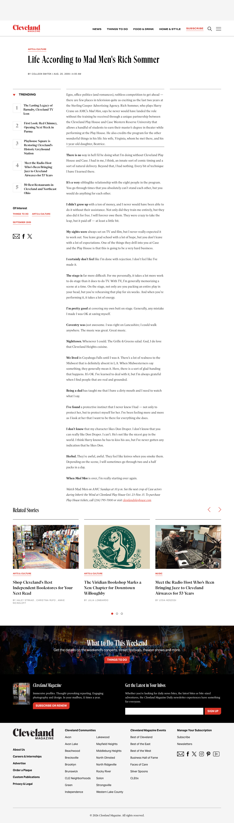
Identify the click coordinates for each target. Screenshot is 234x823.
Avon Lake (71, 744)
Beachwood (72, 751)
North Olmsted (105, 757)
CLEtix (134, 778)
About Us (19, 749)
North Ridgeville (106, 764)
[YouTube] (216, 754)
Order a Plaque (22, 770)
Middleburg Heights (108, 751)
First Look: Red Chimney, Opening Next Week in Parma (40, 127)
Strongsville (103, 785)
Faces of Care (139, 764)
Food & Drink (143, 29)
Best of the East (140, 744)
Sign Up (212, 711)
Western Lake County (109, 792)
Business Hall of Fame (144, 757)
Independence (74, 792)
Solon (100, 778)
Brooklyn (70, 764)
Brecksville (71, 757)
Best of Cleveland (141, 737)
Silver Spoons (139, 771)
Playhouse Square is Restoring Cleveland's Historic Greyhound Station (38, 147)
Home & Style (170, 29)
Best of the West (140, 751)
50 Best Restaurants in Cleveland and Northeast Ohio (40, 189)
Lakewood (102, 737)
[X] (194, 754)
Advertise (19, 763)
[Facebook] (188, 754)
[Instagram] (201, 754)
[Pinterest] (208, 754)
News (97, 29)
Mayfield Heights (107, 744)
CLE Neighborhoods (78, 778)
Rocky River (103, 771)
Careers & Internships (27, 756)
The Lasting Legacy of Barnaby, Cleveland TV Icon (38, 109)
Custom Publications (26, 777)
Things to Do (117, 29)
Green (68, 785)
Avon (68, 737)
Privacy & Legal (23, 784)
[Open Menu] (218, 29)
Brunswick (71, 771)
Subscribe (195, 28)
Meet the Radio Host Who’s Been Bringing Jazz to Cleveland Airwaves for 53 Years (38, 169)
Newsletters (184, 744)
